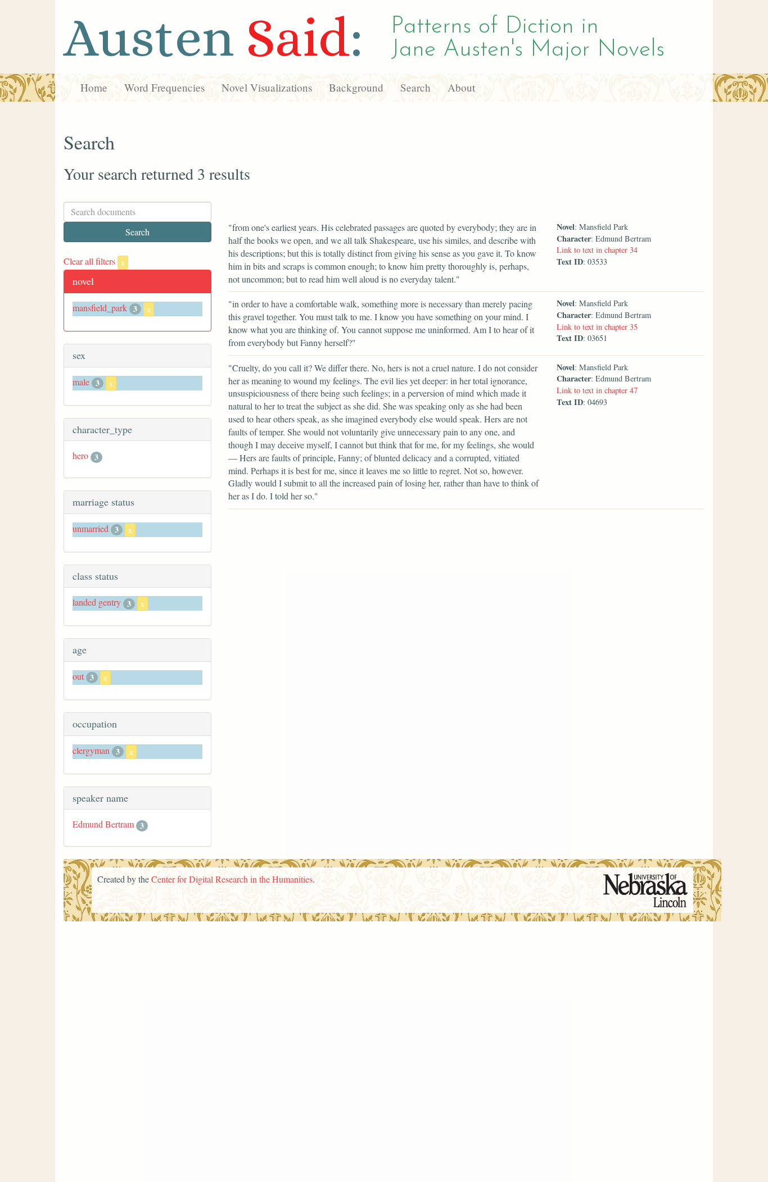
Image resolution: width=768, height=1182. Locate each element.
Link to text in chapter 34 (597, 249)
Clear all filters (94, 261)
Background (356, 87)
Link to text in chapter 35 (597, 326)
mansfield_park (100, 307)
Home (93, 87)
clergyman (91, 750)
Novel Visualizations (267, 87)
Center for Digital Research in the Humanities (232, 879)
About (461, 87)
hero (80, 455)
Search (415, 87)
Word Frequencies (164, 87)
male (81, 382)
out (78, 676)
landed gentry (97, 602)
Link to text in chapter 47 (597, 390)
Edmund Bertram (103, 824)
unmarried (91, 528)
